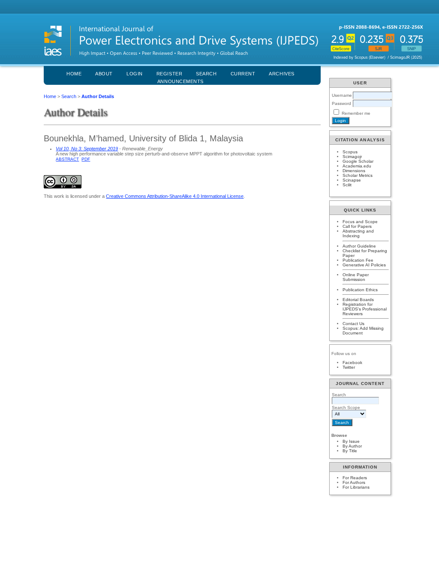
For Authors (354, 482)
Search (68, 96)
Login (134, 73)
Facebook (352, 362)
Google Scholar (358, 161)
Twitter (349, 367)
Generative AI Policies (364, 265)
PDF (85, 159)
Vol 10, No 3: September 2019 (87, 148)
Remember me (356, 113)
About (104, 73)
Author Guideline (359, 246)
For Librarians (356, 487)
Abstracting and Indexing (358, 233)
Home (73, 73)
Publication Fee (358, 260)
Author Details (97, 96)
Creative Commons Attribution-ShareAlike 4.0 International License (175, 196)
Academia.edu (357, 166)
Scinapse (352, 180)
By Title (350, 450)
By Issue (351, 441)
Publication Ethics (360, 289)
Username (342, 95)
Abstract (67, 159)
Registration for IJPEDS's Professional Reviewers (365, 309)
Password (341, 103)
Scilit (347, 184)
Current (243, 73)
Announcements (180, 81)
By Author (352, 446)
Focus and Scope (360, 221)
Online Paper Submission (356, 277)
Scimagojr (352, 156)
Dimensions (354, 170)
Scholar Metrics (358, 175)
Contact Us (353, 323)
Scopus (350, 151)
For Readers (355, 477)
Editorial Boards (358, 299)
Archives (281, 73)
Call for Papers (357, 226)
